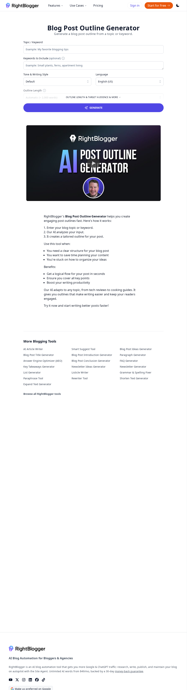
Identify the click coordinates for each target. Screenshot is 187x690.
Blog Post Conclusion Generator (91, 360)
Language (102, 74)
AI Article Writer (33, 349)
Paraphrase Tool (33, 378)
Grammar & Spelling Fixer (135, 372)
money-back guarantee (129, 671)
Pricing (98, 5)
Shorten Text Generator (134, 378)
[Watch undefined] (93, 163)
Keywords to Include (42, 58)
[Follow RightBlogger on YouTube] (10, 680)
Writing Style (35, 74)
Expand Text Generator (37, 384)
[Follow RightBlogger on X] (17, 680)
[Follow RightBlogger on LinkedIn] (30, 680)
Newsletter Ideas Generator (89, 366)
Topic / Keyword (33, 42)
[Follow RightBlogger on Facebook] (37, 680)
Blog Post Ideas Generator (136, 349)
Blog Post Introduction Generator (92, 355)
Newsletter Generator (133, 366)
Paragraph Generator (133, 355)
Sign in (135, 5)
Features (54, 5)
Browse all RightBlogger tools (42, 394)
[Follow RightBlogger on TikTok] (43, 680)
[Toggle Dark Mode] (178, 5)
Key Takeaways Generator (39, 366)
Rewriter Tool (80, 378)
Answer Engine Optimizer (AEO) (42, 360)
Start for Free (157, 5)
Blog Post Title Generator (38, 355)
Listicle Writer (80, 372)
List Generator (32, 372)
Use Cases (77, 5)
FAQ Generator (129, 360)
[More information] (63, 59)
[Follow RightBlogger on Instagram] (24, 680)
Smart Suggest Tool (83, 349)
